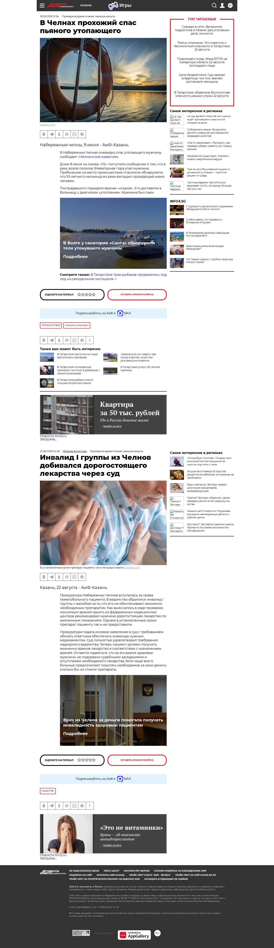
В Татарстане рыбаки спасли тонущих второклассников (75, 381)
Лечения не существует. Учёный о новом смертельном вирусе (208, 157)
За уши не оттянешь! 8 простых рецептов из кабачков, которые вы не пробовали (210, 474)
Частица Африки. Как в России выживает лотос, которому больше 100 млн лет (209, 185)
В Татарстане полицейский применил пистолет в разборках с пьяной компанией (78, 370)
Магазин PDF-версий (136, 871)
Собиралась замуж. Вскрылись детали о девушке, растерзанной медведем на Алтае (207, 132)
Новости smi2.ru (53, 436)
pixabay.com (47, 124)
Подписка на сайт (80, 875)
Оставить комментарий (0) (137, 294)
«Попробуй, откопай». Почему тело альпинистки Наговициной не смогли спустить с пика (209, 461)
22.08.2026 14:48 (50, 451)
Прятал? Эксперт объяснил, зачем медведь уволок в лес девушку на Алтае (208, 501)
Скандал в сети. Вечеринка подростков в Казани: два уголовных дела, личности (202, 30)
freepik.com (132, 567)
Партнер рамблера (103, 933)
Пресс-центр (111, 871)
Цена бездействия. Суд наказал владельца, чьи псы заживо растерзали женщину (202, 78)
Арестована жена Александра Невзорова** (205, 247)
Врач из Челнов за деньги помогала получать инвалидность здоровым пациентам (113, 723)
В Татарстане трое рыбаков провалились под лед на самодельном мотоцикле (113, 277)
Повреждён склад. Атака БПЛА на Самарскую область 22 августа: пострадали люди (202, 62)
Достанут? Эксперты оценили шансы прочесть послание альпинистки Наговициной (210, 527)
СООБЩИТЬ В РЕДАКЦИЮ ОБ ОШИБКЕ (166, 879)
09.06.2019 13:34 (49, 16)
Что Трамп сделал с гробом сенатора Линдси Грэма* (209, 261)
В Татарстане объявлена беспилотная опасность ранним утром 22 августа (202, 94)
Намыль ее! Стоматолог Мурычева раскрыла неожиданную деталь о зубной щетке (208, 514)
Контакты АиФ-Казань (111, 875)
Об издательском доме (84, 871)
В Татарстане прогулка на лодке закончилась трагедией (77, 356)
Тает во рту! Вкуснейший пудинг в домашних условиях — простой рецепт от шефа (208, 172)
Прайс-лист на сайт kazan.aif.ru (195, 875)
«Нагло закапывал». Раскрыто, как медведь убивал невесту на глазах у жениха (209, 146)
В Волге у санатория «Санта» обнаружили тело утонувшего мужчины (109, 246)
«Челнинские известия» (98, 157)
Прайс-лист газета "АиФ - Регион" (150, 875)
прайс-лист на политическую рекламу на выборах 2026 (104, 879)
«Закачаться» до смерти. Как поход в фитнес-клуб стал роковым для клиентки (138, 357)
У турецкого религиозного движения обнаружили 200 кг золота (209, 208)
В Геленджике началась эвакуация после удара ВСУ (207, 234)
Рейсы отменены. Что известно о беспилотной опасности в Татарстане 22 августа (202, 46)
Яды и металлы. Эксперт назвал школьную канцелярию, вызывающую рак (207, 487)
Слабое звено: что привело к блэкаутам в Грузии (204, 221)
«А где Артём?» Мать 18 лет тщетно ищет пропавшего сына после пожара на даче (209, 119)
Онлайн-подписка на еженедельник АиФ (180, 871)
